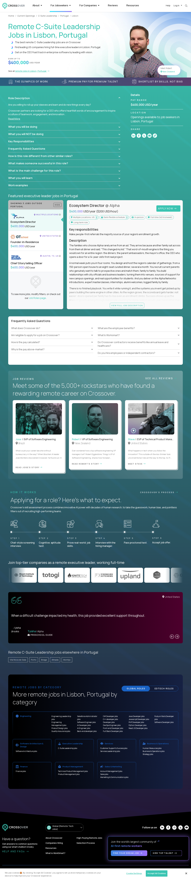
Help (168, 5)
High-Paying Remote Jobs (89, 837)
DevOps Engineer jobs (112, 725)
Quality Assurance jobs (60, 731)
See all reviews (159, 378)
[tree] (52, 339)
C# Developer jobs (110, 716)
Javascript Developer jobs (139, 719)
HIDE (57, 204)
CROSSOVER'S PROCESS (158, 492)
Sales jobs (104, 774)
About (36, 5)
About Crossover (54, 837)
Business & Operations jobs (153, 751)
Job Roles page (37, 298)
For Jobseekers (60, 5)
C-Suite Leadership (47, 15)
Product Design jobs (59, 728)
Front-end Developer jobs (113, 728)
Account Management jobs (111, 771)
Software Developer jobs (164, 722)
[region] (95, 873)
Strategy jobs (148, 754)
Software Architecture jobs (26, 751)
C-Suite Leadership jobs (67, 748)
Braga (44, 659)
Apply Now (166, 208)
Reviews (113, 5)
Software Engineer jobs (86, 722)
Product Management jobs (69, 774)
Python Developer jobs (137, 725)
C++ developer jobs (110, 719)
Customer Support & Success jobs (113, 748)
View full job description (127, 305)
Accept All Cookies (156, 873)
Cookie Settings (134, 873)
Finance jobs (21, 771)
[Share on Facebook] (139, 135)
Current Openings (26, 15)
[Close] (186, 873)
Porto (33, 659)
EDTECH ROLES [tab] (164, 688)
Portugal (64, 15)
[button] (64, 98)
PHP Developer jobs (136, 722)
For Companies (88, 5)
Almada (55, 659)
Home (11, 15)
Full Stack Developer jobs (113, 731)
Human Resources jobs (152, 748)
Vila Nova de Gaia (18, 659)
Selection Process (86, 843)
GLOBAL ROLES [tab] (136, 688)
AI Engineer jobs (83, 728)
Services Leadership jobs (110, 751)
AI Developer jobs (84, 725)
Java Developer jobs (136, 716)
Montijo (67, 659)
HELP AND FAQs (14, 851)
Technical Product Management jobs (73, 771)
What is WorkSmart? (55, 853)
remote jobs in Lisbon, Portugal (31, 71)
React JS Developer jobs (138, 728)
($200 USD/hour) (107, 211)
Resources (132, 5)
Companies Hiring (54, 843)
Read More (14, 118)
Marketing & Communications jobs (114, 777)
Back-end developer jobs (87, 731)
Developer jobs (109, 722)
